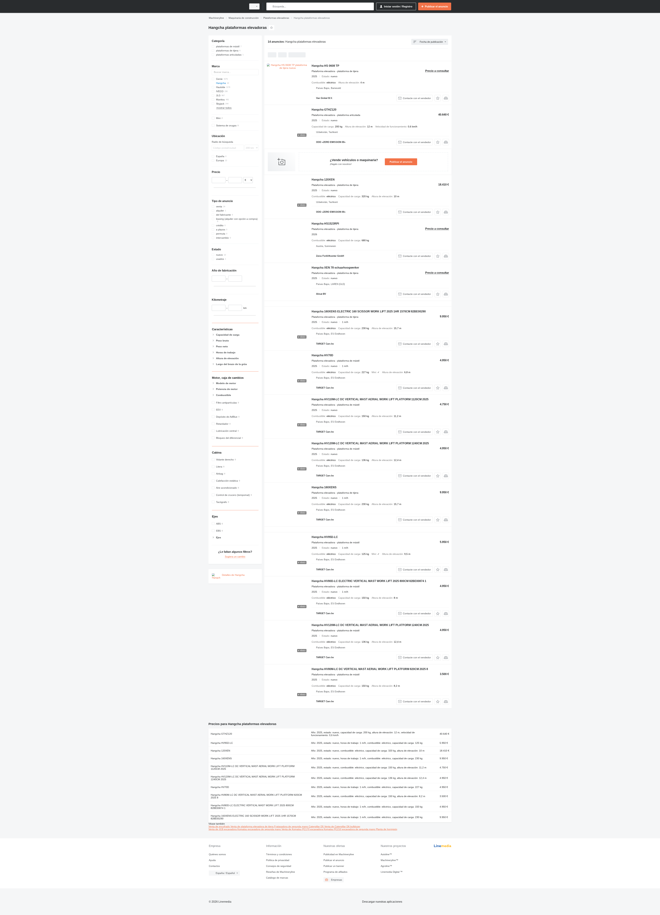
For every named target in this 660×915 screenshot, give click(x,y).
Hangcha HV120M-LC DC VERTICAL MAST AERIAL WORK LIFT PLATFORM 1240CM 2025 (370, 443)
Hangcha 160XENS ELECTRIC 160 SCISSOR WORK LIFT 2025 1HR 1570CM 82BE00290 (369, 311)
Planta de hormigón (386, 829)
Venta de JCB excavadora (222, 829)
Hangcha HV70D (322, 355)
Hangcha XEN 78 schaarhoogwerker (335, 267)
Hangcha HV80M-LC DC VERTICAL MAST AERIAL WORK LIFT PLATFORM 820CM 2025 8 (370, 669)
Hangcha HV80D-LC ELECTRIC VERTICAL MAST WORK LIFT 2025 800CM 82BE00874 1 (369, 581)
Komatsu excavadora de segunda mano (259, 829)
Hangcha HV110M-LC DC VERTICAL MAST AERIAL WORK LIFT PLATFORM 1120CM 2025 (370, 399)
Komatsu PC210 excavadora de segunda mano (350, 829)
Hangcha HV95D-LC (325, 537)
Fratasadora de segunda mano (291, 826)
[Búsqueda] (270, 6)
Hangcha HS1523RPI (325, 223)
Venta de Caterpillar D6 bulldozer (342, 826)
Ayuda (212, 860)
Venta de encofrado (219, 826)
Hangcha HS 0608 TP (325, 65)
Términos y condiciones (279, 854)
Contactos (214, 866)
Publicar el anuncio (401, 161)
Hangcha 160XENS (324, 487)
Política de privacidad (277, 860)
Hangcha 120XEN (323, 179)
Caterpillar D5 (316, 826)
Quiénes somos (217, 854)
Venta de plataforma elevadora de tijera (252, 826)
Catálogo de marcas (277, 877)
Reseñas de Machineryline (280, 871)
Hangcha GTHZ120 (324, 109)
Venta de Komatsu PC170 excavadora (303, 829)
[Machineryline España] (227, 6)
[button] (437, 98)
